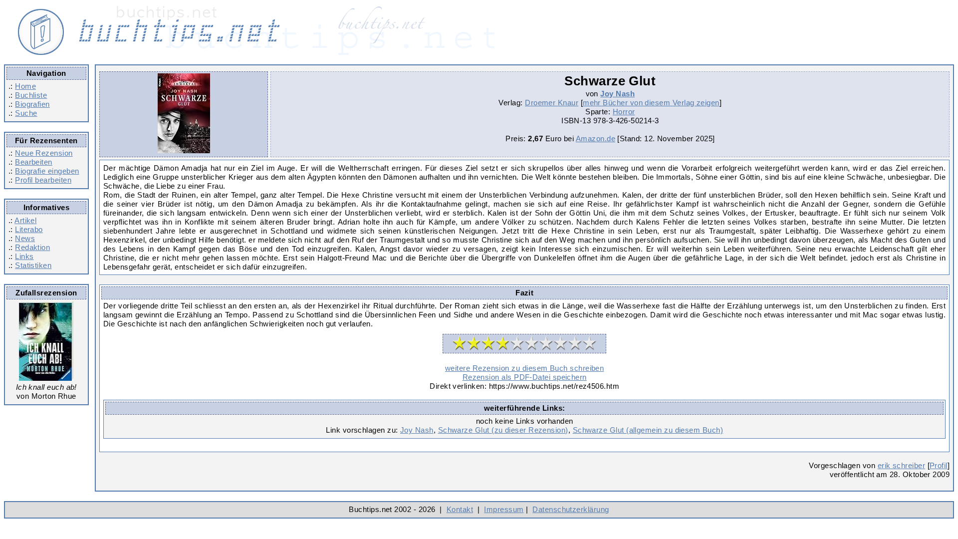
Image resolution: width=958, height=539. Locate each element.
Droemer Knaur (551, 102)
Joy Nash (617, 93)
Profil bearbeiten (43, 180)
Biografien (32, 104)
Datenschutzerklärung (570, 509)
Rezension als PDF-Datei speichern (525, 377)
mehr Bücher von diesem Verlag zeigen (651, 102)
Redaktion (32, 247)
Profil (939, 465)
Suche (26, 113)
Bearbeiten (33, 162)
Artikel (25, 220)
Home (25, 86)
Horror (624, 111)
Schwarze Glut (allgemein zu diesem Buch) (648, 430)
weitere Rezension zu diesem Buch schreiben (524, 368)
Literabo (29, 229)
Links (24, 256)
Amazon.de (595, 138)
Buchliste (31, 95)
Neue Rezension (43, 153)
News (25, 238)
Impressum (503, 509)
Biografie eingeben (47, 171)
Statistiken (33, 265)
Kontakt (460, 509)
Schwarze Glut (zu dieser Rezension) (503, 430)
